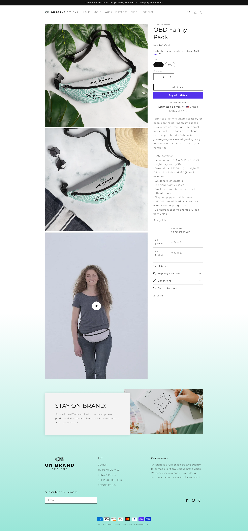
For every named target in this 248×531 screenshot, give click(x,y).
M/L (170, 64)
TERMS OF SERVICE (108, 470)
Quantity (157, 71)
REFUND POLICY (107, 485)
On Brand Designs (112, 524)
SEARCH (102, 464)
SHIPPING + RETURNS (110, 480)
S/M (158, 64)
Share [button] (160, 295)
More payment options (178, 102)
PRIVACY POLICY (107, 475)
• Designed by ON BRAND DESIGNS (135, 524)
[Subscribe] (93, 500)
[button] (135, 12)
